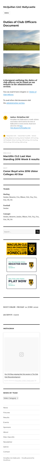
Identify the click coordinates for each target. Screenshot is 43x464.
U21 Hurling (34, 138)
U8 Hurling (23, 142)
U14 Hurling (34, 140)
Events (6, 422)
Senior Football (25, 138)
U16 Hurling (25, 140)
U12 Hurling (7, 142)
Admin (6, 447)
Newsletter (7, 442)
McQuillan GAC (11, 136)
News (5, 408)
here (21, 126)
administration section (15, 103)
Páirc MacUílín (8, 437)
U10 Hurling (15, 142)
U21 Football (7, 140)
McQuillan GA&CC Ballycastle (24, 380)
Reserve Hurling (14, 138)
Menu (6, 13)
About (5, 432)
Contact (6, 452)
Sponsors (7, 427)
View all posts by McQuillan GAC (20, 128)
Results (6, 417)
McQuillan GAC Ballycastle (19, 7)
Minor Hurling (16, 140)
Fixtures (6, 413)
